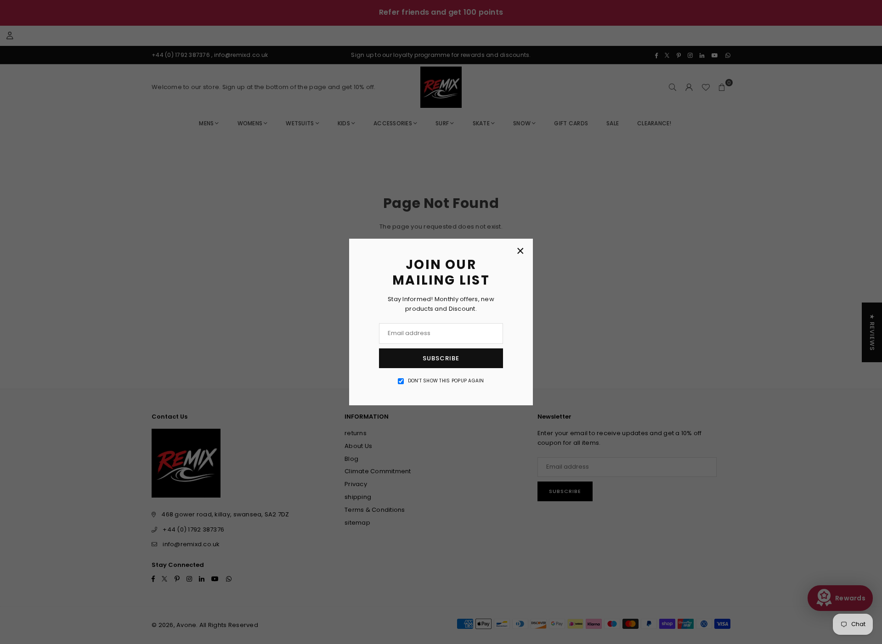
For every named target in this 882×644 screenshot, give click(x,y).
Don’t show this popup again (446, 380)
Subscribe (441, 358)
